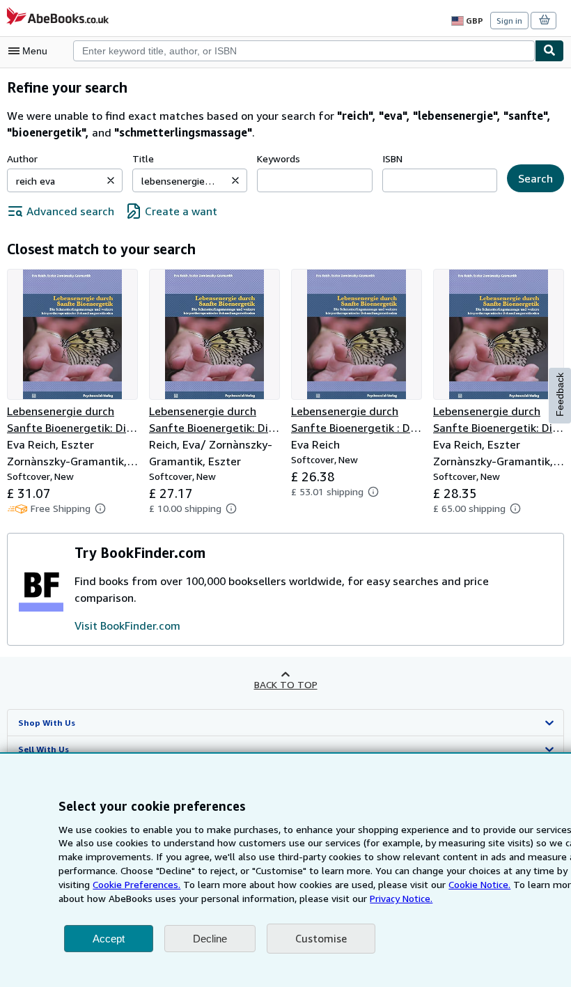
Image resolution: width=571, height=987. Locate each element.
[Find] (549, 50)
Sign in (509, 20)
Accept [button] (109, 939)
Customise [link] (321, 938)
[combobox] (304, 50)
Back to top (286, 684)
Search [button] (535, 178)
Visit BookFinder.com (127, 625)
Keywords (278, 158)
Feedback (559, 395)
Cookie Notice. (479, 884)
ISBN (392, 158)
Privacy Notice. (401, 898)
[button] (111, 180)
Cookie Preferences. (136, 884)
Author (22, 158)
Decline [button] (210, 939)
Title (143, 158)
